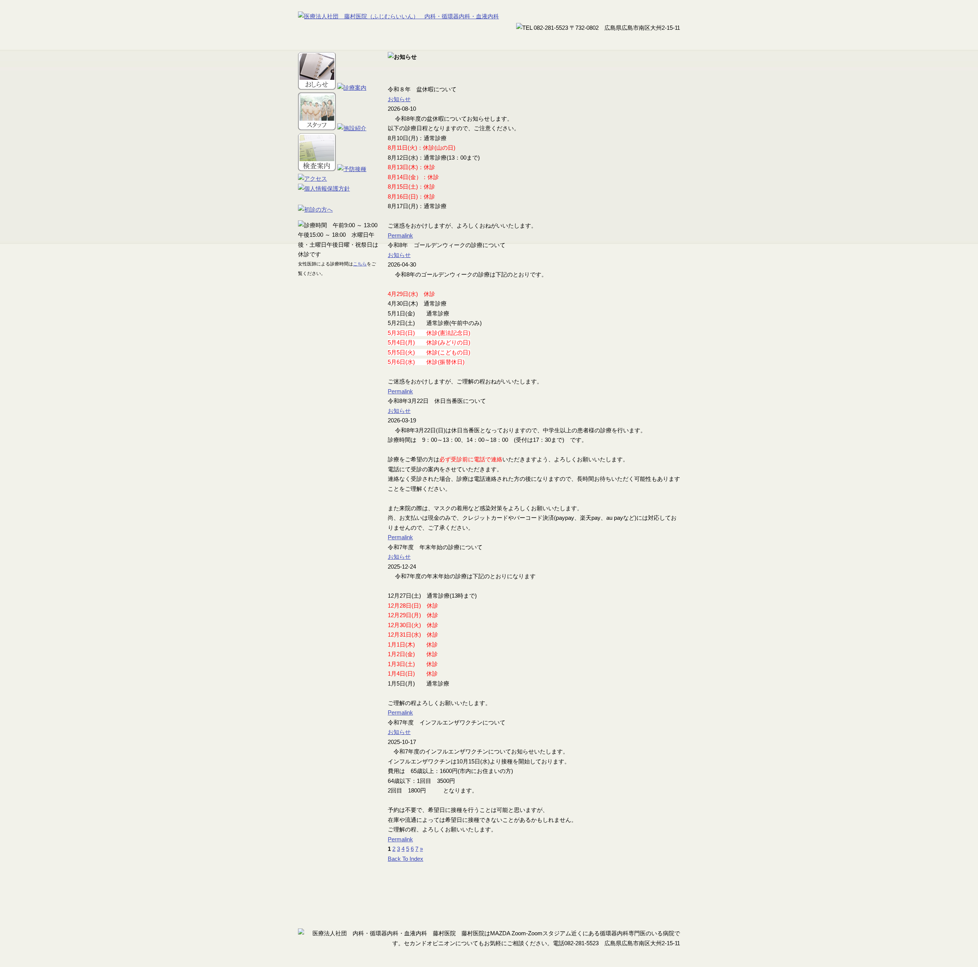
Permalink (400, 235)
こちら (360, 264)
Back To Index (405, 858)
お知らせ (399, 99)
